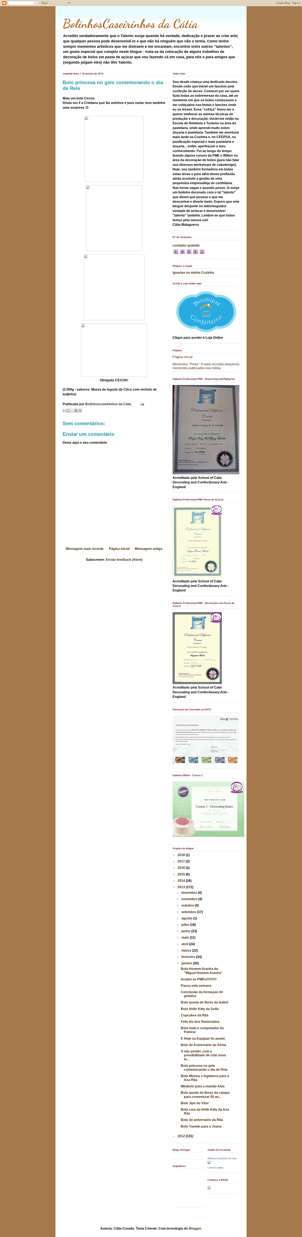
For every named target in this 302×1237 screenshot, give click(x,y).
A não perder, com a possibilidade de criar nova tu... (203, 1055)
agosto (187, 918)
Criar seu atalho (215, 1167)
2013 (182, 887)
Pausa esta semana (196, 985)
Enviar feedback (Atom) (124, 559)
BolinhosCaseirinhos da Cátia (130, 23)
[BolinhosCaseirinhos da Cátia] (209, 1163)
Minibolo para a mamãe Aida (203, 1086)
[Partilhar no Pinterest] (80, 410)
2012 (182, 1136)
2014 (182, 880)
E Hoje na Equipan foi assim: (203, 1038)
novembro (189, 899)
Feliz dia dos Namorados (200, 1021)
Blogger (195, 1228)
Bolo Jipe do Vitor (195, 1103)
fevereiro (188, 957)
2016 (182, 867)
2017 (182, 861)
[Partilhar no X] (72, 410)
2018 (182, 855)
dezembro (189, 892)
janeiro (187, 963)
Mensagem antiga (148, 548)
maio (185, 937)
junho (186, 931)
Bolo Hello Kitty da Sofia (200, 1009)
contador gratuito (186, 245)
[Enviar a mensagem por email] (64, 410)
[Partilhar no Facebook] (76, 410)
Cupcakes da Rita (194, 1015)
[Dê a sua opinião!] (68, 410)
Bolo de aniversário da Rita (202, 1120)
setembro (189, 912)
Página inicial (119, 548)
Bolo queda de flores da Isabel (204, 1002)
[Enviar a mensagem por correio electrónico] (141, 404)
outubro (188, 905)
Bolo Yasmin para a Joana (201, 1126)
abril (185, 944)
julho (185, 924)
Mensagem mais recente (85, 548)
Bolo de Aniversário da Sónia (203, 1045)
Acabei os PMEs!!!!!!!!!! (199, 979)
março (186, 950)
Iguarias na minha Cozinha (193, 272)
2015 (182, 874)
